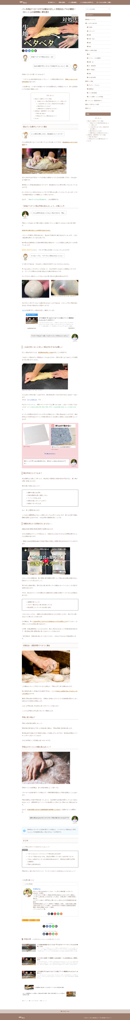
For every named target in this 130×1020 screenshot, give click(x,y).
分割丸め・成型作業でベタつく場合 (44, 111)
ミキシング (26, 920)
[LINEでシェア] (32, 50)
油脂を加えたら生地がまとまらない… (48, 108)
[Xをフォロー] (52, 914)
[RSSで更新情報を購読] (61, 914)
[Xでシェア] (23, 50)
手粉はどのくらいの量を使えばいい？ (46, 116)
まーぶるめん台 (32, 399)
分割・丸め (33, 920)
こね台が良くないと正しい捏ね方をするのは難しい (51, 103)
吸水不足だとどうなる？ (44, 106)
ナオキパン (37, 889)
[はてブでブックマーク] (29, 50)
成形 (38, 920)
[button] (35, 50)
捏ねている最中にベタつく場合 (43, 99)
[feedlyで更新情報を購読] (58, 914)
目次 (48, 95)
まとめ (36, 118)
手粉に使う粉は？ (41, 113)
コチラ (24, 310)
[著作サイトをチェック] (49, 914)
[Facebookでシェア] (26, 50)
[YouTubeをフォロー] (55, 914)
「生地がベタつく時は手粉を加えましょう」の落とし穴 (51, 101)
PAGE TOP (65, 1011)
